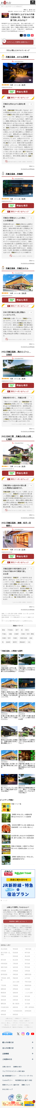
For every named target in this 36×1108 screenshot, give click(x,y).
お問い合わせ (6, 1067)
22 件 (23, 550)
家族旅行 (22, 642)
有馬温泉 (15, 989)
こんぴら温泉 (29, 992)
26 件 (23, 466)
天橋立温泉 (23, 638)
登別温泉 (15, 949)
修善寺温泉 (28, 974)
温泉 (31, 638)
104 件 (24, 293)
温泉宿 (8, 642)
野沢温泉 (27, 967)
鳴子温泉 (27, 952)
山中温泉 (27, 978)
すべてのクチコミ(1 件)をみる (27, 431)
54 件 (23, 199)
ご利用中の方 (7, 1059)
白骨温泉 (3, 971)
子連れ (4, 634)
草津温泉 (27, 960)
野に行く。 (7, 1025)
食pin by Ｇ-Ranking (17, 1027)
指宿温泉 (15, 1014)
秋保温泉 (15, 956)
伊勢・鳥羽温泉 (29, 1007)
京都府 (16, 634)
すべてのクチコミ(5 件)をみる (27, 169)
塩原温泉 (15, 967)
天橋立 (15, 638)
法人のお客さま (8, 1048)
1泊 (29, 642)
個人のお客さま (8, 1042)
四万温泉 (27, 963)
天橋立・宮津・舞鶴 (27, 634)
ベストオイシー (23, 1022)
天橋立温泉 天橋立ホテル (17, 268)
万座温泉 (15, 963)
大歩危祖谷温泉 (17, 1011)
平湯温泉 (15, 985)
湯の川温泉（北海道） (5, 953)
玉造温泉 (15, 996)
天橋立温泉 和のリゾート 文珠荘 (18, 353)
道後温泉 (15, 992)
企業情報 (5, 1053)
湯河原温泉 (4, 974)
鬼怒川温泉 (4, 967)
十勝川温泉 (28, 949)
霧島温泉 (3, 1003)
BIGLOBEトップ (7, 1089)
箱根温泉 (15, 1007)
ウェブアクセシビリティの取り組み (13, 1071)
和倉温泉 (15, 978)
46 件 (23, 85)
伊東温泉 (15, 974)
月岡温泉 (15, 971)
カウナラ (14, 1025)
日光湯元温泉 (5, 1007)
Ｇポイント (26, 1018)
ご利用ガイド (17, 1018)
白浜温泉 (27, 989)
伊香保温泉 (4, 963)
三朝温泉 (3, 996)
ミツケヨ (20, 1025)
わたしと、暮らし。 (6, 1022)
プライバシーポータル (26, 1076)
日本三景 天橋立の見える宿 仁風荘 (19, 437)
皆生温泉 (27, 996)
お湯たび (27, 1020)
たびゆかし (27, 1025)
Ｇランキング (8, 1020)
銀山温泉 (15, 960)
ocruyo (21, 1020)
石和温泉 (27, 971)
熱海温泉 (3, 1014)
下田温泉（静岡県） (5, 979)
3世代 (27, 630)
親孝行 (15, 642)
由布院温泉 (28, 1011)
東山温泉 (27, 956)
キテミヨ (15, 1022)
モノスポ (30, 1022)
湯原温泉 (3, 1000)
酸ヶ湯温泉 (16, 1003)
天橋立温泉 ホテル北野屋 (17, 57)
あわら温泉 (16, 982)
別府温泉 (15, 1000)
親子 (17, 630)
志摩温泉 (3, 1011)
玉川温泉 (27, 1003)
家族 (3, 630)
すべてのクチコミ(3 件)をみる (27, 263)
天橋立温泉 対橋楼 (14, 174)
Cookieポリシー (7, 1080)
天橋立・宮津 (6, 638)
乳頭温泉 (15, 952)
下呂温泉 (3, 985)
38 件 (23, 379)
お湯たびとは (9, 1018)
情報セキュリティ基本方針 (10, 1085)
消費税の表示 (17, 1067)
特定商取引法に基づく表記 (23, 1080)
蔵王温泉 (3, 960)
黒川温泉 (27, 1000)
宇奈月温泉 (28, 982)
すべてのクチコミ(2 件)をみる (27, 346)
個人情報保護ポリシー (9, 1076)
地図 (15, 87)
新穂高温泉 (28, 985)
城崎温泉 (3, 989)
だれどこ (16, 1020)
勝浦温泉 (3, 992)
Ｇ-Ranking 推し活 (6, 1027)
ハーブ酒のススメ (28, 1027)
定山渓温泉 (4, 949)
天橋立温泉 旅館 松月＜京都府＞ (18, 524)
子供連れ (10, 630)
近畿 (10, 634)
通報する (31, 166)
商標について (26, 1085)
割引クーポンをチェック (20, 98)
